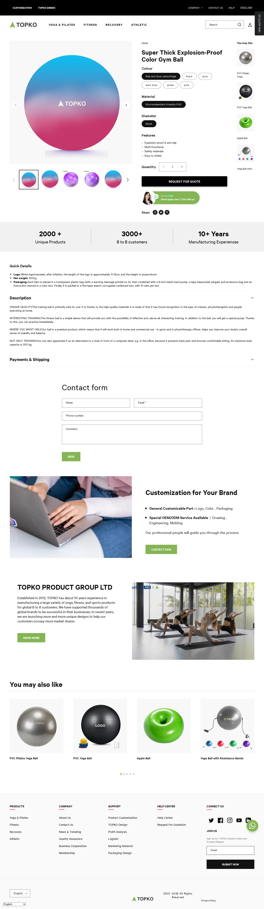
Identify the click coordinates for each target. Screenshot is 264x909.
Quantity (149, 166)
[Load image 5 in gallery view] (113, 179)
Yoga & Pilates (19, 818)
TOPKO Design (117, 825)
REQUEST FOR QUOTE (184, 181)
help (232, 7)
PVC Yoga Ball (82, 758)
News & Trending (70, 832)
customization (22, 7)
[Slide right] (126, 105)
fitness (14, 825)
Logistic (113, 839)
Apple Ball (143, 758)
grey (205, 76)
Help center (165, 818)
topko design (46, 7)
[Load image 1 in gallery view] (28, 179)
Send (71, 456)
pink (186, 85)
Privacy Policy (208, 900)
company (194, 7)
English (246, 7)
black (189, 76)
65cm (149, 123)
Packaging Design (120, 853)
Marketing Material (120, 846)
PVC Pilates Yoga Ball (24, 758)
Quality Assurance (70, 839)
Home (145, 43)
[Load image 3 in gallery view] (70, 179)
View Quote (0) (259, 23)
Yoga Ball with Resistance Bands (221, 758)
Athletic (15, 839)
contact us (215, 7)
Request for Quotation (171, 825)
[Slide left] (15, 105)
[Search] (239, 24)
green (170, 85)
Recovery (16, 832)
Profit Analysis (117, 832)
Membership (67, 853)
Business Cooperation (73, 846)
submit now (230, 864)
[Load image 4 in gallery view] (91, 179)
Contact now (161, 549)
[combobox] (224, 24)
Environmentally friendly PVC (164, 104)
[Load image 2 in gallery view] (49, 179)
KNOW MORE (31, 638)
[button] (121, 774)
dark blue (151, 85)
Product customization (122, 818)
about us (65, 818)
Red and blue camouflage (161, 76)
